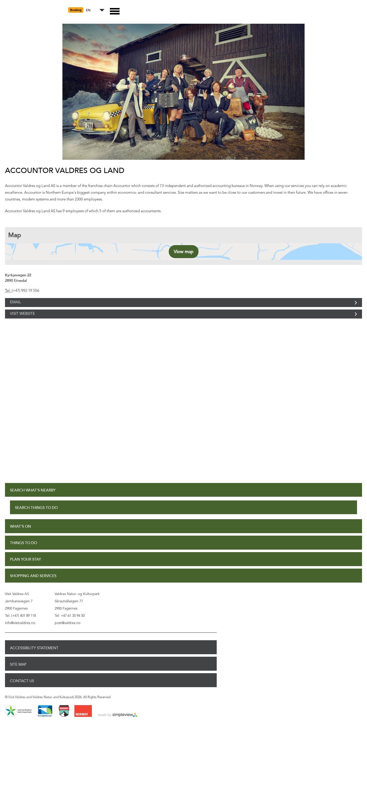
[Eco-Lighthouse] (45, 722)
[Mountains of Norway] (64, 722)
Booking (75, 10)
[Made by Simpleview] (118, 726)
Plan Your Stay (25, 570)
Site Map (18, 675)
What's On (20, 537)
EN (88, 10)
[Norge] (83, 722)
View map (183, 251)
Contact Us (22, 692)
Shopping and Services (33, 587)
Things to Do (23, 554)
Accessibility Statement (34, 659)
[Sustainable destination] (18, 722)
